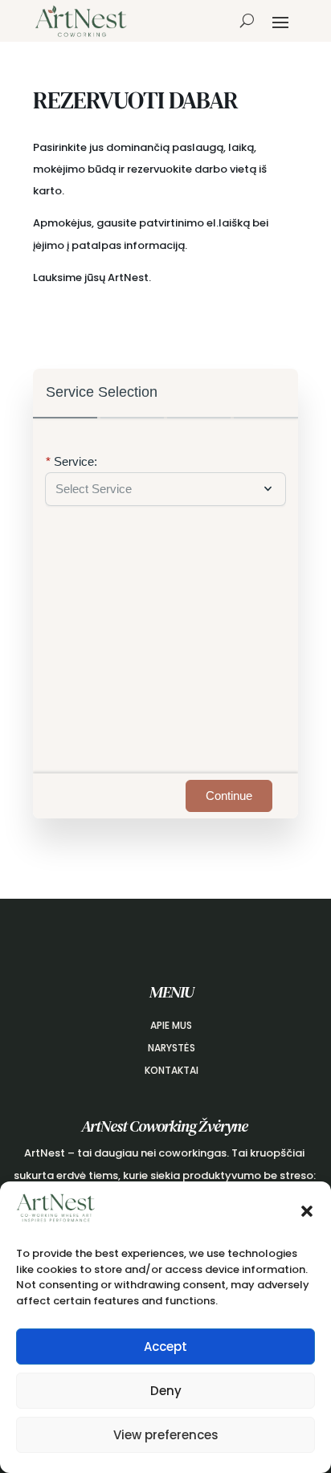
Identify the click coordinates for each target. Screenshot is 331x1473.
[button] (307, 1211)
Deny (166, 1390)
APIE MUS (171, 1025)
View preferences (166, 1434)
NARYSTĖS (171, 1048)
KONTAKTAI (171, 1070)
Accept (165, 1346)
